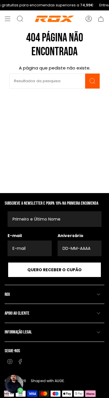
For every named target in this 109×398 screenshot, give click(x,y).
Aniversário (70, 236)
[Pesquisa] (92, 81)
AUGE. (60, 380)
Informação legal (18, 332)
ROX (7, 294)
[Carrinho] (101, 18)
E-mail (15, 236)
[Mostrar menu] (7, 18)
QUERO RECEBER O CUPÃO (54, 270)
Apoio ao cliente (17, 313)
